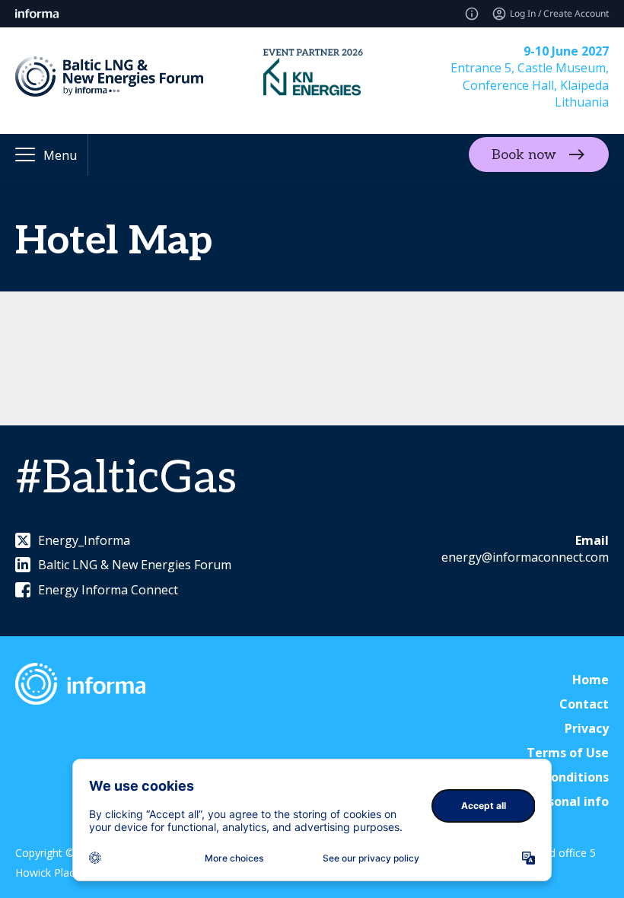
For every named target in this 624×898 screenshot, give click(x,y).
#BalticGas (126, 478)
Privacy (587, 728)
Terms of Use (568, 752)
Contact (584, 704)
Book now (524, 155)
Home (590, 679)
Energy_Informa (84, 540)
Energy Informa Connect (108, 589)
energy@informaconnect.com (525, 557)
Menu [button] (60, 155)
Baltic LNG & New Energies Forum (134, 564)
